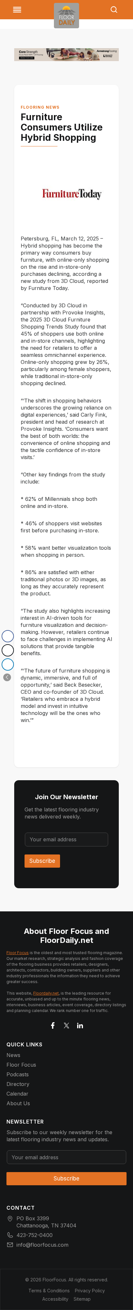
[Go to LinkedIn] (80, 1024)
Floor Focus (17, 952)
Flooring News (40, 107)
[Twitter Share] (8, 650)
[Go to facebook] (53, 1024)
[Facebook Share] (8, 636)
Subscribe (42, 861)
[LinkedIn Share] (8, 664)
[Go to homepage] (66, 15)
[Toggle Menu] (17, 9)
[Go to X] (66, 1024)
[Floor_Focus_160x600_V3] (66, 54)
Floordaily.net (46, 993)
